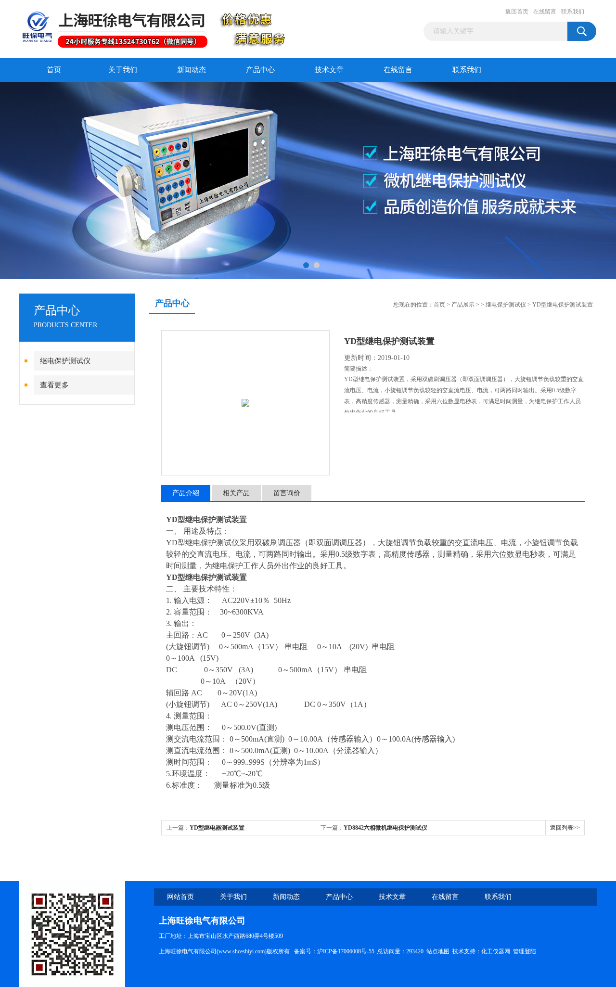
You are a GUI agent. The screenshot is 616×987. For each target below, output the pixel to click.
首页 (54, 70)
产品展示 (463, 304)
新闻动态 (191, 70)
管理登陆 (524, 951)
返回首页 (516, 11)
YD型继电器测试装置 (217, 827)
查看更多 (54, 385)
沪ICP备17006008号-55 (345, 951)
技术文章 (329, 70)
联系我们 (572, 11)
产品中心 (260, 70)
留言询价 (286, 493)
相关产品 (236, 493)
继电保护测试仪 (65, 361)
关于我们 (122, 70)
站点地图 (437, 951)
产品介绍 (185, 493)
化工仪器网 (495, 951)
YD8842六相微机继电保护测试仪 (385, 827)
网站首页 (180, 896)
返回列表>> (565, 827)
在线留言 (544, 11)
